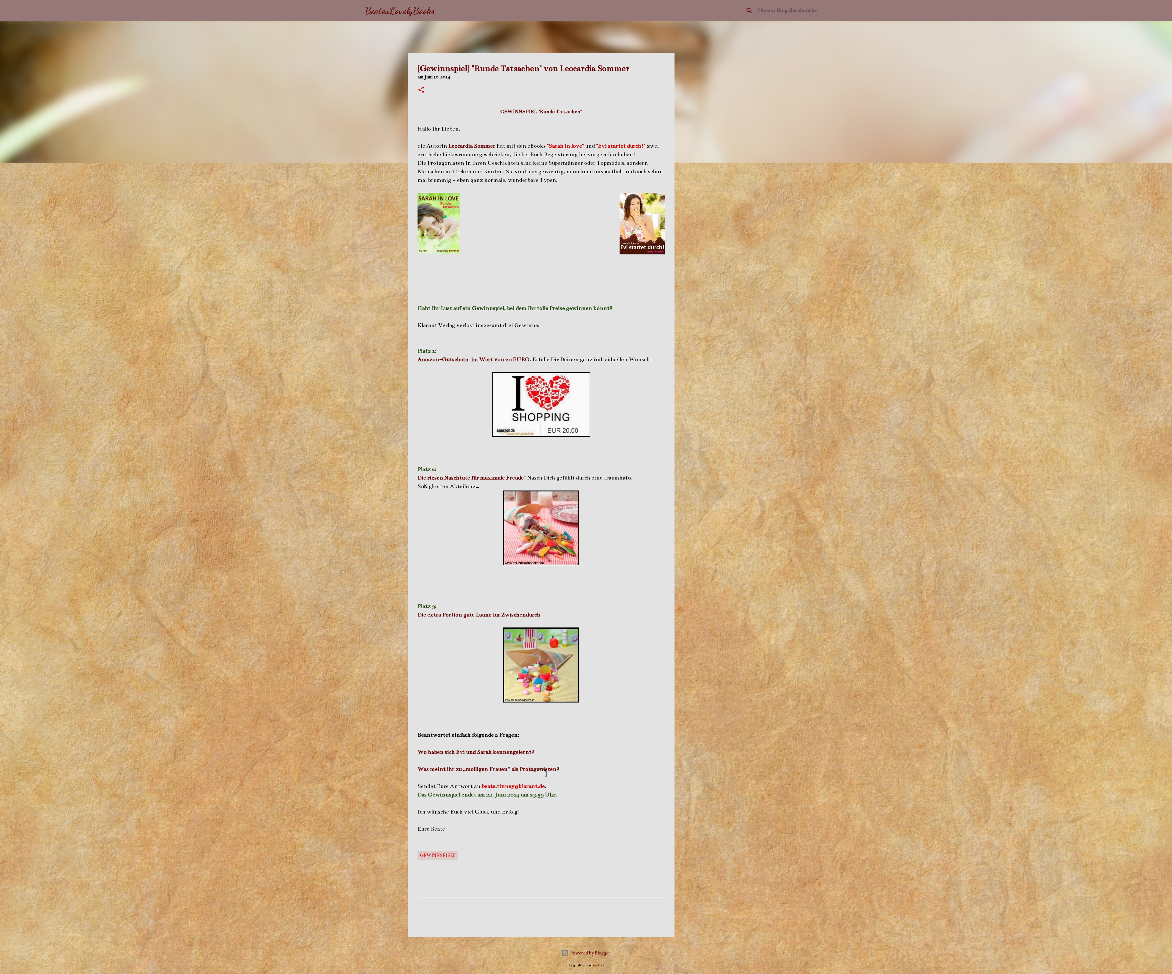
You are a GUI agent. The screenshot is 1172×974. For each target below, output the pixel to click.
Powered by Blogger (589, 953)
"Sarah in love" (565, 145)
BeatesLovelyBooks (400, 10)
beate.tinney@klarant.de (513, 786)
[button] (421, 90)
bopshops (598, 965)
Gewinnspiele (438, 855)
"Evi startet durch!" (621, 145)
